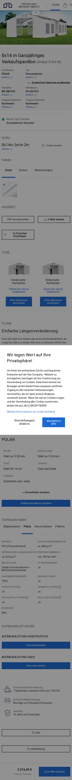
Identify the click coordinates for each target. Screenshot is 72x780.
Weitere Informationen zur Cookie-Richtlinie (31, 411)
